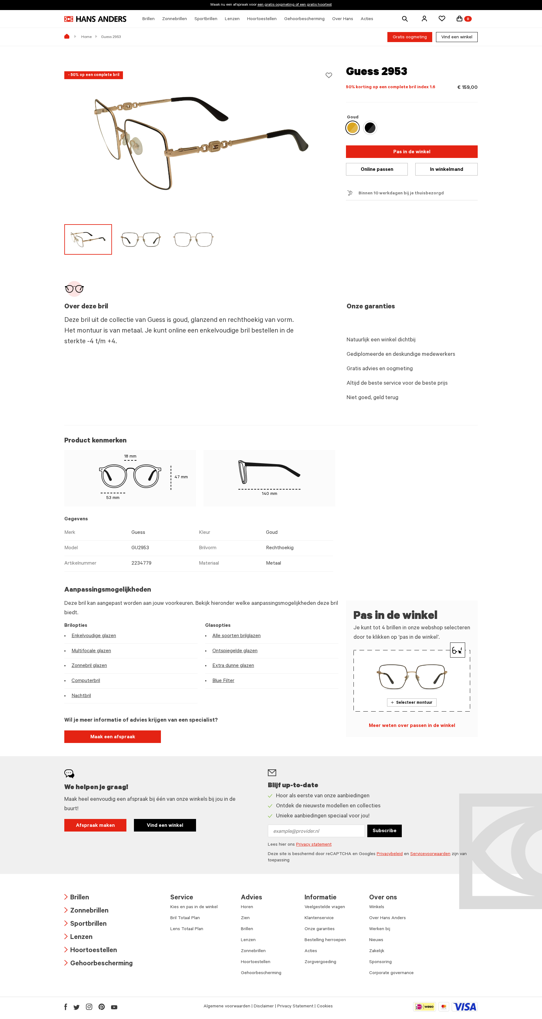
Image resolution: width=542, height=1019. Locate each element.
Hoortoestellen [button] (262, 19)
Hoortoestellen (90, 951)
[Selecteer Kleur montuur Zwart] (370, 127)
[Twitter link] (76, 1007)
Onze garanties (320, 929)
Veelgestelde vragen (325, 907)
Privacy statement (314, 845)
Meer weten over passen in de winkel (412, 726)
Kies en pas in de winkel (194, 907)
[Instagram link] (89, 1007)
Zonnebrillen (86, 911)
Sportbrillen (85, 925)
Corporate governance (391, 973)
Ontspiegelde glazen (235, 651)
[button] (424, 18)
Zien (245, 918)
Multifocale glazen (91, 651)
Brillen (76, 898)
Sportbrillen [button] (205, 19)
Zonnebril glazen (89, 666)
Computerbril (86, 681)
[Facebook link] (65, 1007)
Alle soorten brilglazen (236, 636)
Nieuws (376, 940)
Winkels (376, 907)
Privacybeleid (390, 854)
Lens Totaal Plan (186, 929)
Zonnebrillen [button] (174, 19)
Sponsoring (380, 962)
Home (86, 37)
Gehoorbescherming (98, 964)
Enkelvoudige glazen (94, 636)
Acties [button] (367, 19)
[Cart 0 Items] (459, 18)
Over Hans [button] (342, 19)
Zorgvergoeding (320, 962)
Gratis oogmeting (410, 37)
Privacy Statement (295, 1006)
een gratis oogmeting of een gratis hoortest (295, 5)
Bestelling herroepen (325, 940)
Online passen (377, 170)
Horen (247, 907)
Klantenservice (319, 918)
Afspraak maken (95, 826)
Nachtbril (81, 696)
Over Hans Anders (387, 918)
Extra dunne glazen (233, 666)
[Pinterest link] (101, 1007)
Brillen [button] (148, 19)
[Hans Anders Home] (95, 19)
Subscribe (384, 831)
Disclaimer (264, 1006)
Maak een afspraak (112, 737)
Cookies (325, 1006)
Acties (311, 951)
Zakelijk (376, 951)
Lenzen (78, 938)
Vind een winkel (456, 37)
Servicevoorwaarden (430, 854)
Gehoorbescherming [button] (304, 19)
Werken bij (379, 929)
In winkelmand (446, 170)
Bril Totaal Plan (185, 918)
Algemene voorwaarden (227, 1006)
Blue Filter (223, 681)
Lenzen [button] (232, 19)
